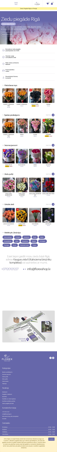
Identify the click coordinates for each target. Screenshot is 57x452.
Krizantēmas (7, 241)
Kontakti (4, 418)
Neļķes (34, 241)
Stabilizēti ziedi (24, 245)
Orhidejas (42, 241)
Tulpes (34, 245)
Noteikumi (4, 392)
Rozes (14, 245)
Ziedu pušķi (5, 376)
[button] (16, 3)
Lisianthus (25, 241)
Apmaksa (4, 396)
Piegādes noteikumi (7, 394)
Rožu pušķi (5, 379)
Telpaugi (4, 383)
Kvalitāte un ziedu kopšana (9, 399)
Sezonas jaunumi (6, 374)
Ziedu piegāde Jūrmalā (8, 403)
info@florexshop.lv (38, 269)
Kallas (41, 237)
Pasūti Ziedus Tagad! (7, 34)
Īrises (34, 237)
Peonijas (6, 245)
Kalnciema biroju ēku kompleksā (10, 416)
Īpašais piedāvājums (7, 372)
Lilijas (16, 241)
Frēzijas (18, 237)
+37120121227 (9, 269)
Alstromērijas (8, 237)
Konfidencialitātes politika (8, 401)
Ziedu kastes (5, 381)
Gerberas (26, 237)
